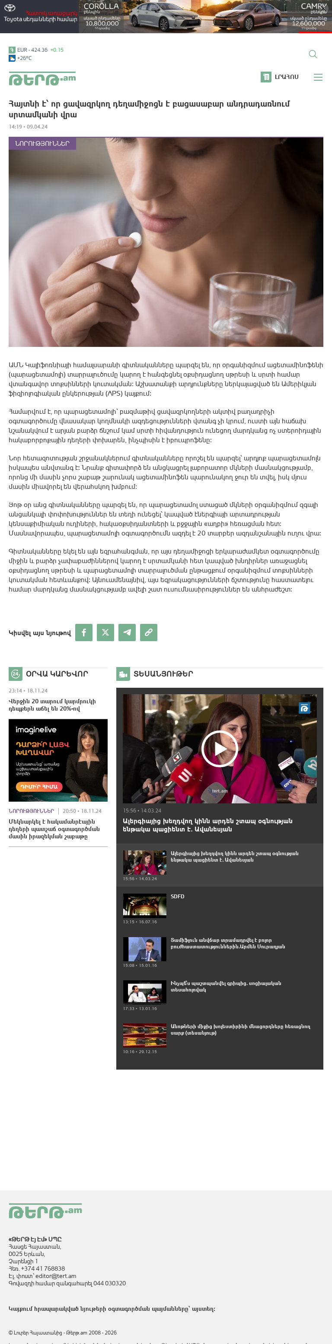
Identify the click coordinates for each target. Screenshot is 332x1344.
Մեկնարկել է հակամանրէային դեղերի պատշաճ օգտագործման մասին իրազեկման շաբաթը (54, 829)
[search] (313, 54)
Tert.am (42, 78)
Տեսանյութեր (163, 673)
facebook (84, 632)
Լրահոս (287, 76)
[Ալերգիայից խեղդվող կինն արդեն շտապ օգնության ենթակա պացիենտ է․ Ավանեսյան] (220, 748)
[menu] (318, 77)
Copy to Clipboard (148, 632)
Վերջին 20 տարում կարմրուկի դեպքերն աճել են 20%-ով (52, 705)
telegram (127, 632)
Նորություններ (42, 143)
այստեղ (203, 1308)
